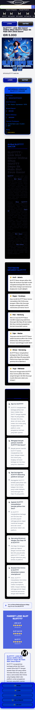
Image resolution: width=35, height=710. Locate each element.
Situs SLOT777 (21, 202)
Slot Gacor (18, 179)
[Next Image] (31, 53)
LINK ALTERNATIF (18, 699)
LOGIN (9, 23)
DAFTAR (26, 23)
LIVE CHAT (18, 704)
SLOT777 (10, 176)
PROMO (19, 685)
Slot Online (20, 244)
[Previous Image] (3, 53)
